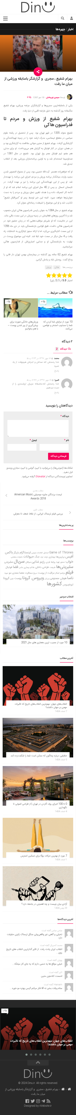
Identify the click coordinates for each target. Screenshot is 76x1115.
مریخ (35, 573)
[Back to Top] (38, 1063)
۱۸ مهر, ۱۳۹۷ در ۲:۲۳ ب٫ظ (39, 358)
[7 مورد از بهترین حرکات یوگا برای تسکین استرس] (38, 837)
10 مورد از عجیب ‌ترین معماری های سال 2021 (44, 642)
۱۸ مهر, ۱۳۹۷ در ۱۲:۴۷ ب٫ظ (39, 380)
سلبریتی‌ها (64, 567)
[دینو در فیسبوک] (27, 1101)
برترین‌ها (60, 557)
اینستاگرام (25, 552)
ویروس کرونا (33, 578)
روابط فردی (50, 562)
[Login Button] (71, 18)
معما (21, 573)
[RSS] (48, 1101)
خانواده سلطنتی (17, 557)
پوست (18, 578)
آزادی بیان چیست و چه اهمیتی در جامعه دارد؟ (44, 904)
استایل (46, 552)
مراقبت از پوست (46, 573)
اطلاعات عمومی (37, 552)
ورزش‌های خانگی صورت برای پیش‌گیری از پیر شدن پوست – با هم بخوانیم (23, 325)
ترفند (46, 557)
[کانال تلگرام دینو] (43, 1101)
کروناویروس (68, 585)
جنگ (37, 557)
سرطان (28, 562)
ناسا (70, 578)
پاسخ (56, 371)
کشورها (54, 584)
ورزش (48, 267)
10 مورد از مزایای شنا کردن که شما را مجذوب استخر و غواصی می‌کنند (57, 325)
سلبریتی (8, 562)
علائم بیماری (29, 567)
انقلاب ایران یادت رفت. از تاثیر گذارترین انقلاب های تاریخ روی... (34, 951)
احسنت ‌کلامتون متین (51, 976)
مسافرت (29, 573)
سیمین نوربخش (53, 97)
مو (10, 573)
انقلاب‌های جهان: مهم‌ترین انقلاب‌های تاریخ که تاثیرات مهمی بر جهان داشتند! (41, 706)
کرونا (6, 578)
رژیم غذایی (38, 562)
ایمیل (33, 440)
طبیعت (52, 567)
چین (12, 578)
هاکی (56, 267)
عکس (21, 567)
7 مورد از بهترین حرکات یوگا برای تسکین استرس (44, 856)
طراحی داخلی (42, 567)
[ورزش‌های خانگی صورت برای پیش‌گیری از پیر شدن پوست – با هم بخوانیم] (21, 308)
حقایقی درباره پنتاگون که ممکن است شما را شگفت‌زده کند (39, 756)
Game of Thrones (61, 552)
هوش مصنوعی (58, 578)
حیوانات (28, 556)
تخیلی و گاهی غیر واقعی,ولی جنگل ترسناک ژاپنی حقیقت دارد (34, 936)
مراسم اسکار (60, 573)
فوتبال (8, 567)
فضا (15, 567)
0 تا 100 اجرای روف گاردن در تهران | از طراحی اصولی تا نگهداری (40, 806)
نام (66, 440)
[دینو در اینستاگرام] (38, 1101)
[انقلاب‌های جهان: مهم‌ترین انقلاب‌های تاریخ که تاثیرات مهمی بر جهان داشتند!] (38, 686)
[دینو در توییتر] (33, 1101)
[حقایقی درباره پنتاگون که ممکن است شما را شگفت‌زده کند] (38, 737)
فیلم (69, 572)
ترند (41, 557)
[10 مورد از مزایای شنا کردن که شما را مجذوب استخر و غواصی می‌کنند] (55, 308)
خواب (69, 562)
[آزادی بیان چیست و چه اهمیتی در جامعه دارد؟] (38, 886)
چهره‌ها (60, 29)
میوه (6, 573)
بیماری (52, 557)
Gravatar (40, 477)
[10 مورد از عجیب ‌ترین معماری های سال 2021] (38, 624)
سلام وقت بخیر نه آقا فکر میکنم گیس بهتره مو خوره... (36, 988)
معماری (15, 573)
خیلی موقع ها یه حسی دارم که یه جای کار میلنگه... (37, 964)
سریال (19, 561)
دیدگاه (61, 349)
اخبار (70, 29)
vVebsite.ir (45, 1106)
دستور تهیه (60, 562)
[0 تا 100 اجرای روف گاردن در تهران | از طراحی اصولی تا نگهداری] (38, 786)
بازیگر (16, 552)
